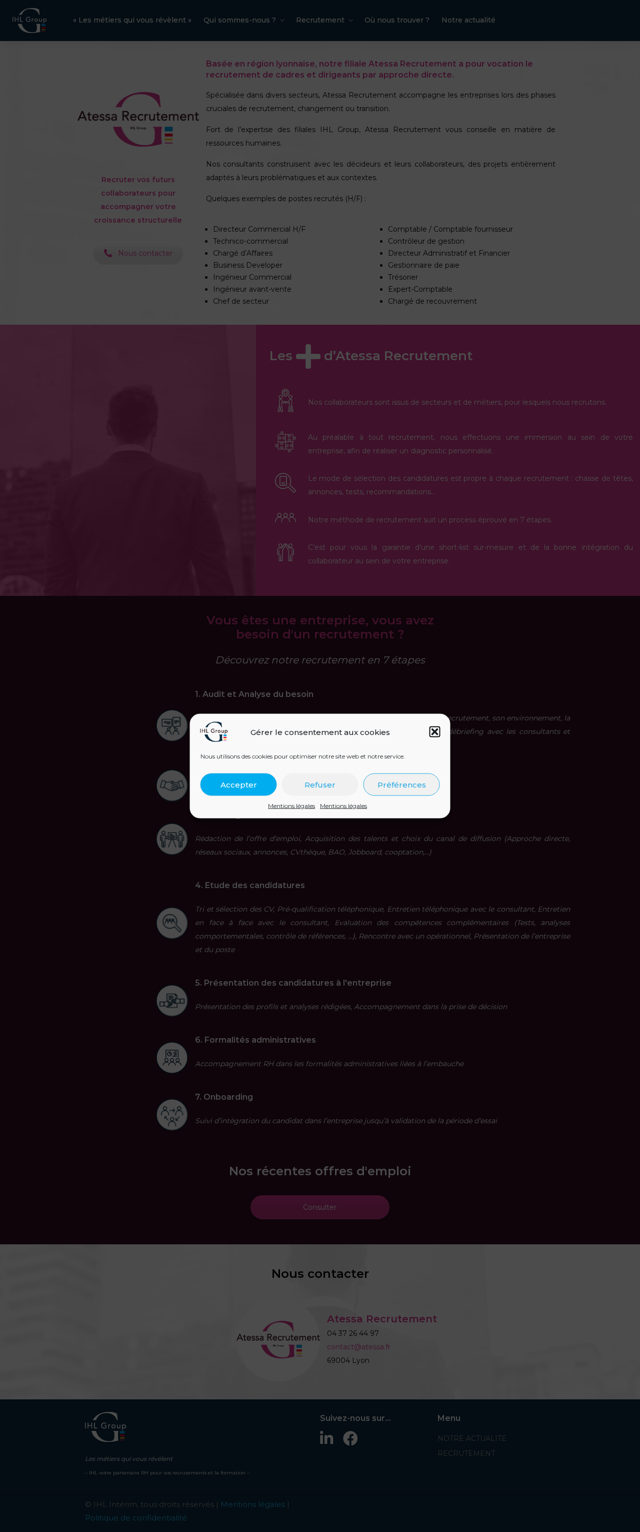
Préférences (402, 784)
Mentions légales (291, 806)
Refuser (320, 784)
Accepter (238, 784)
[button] (435, 732)
